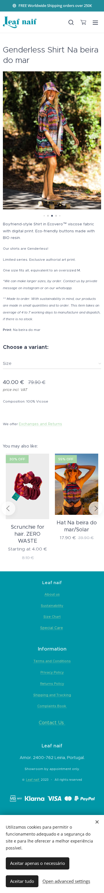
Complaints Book (52, 706)
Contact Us (51, 722)
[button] (71, 22)
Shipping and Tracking (52, 695)
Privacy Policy (52, 672)
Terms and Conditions (52, 661)
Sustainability (52, 606)
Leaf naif (33, 780)
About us (52, 594)
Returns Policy (52, 684)
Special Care (51, 628)
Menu (95, 22)
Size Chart (52, 617)
